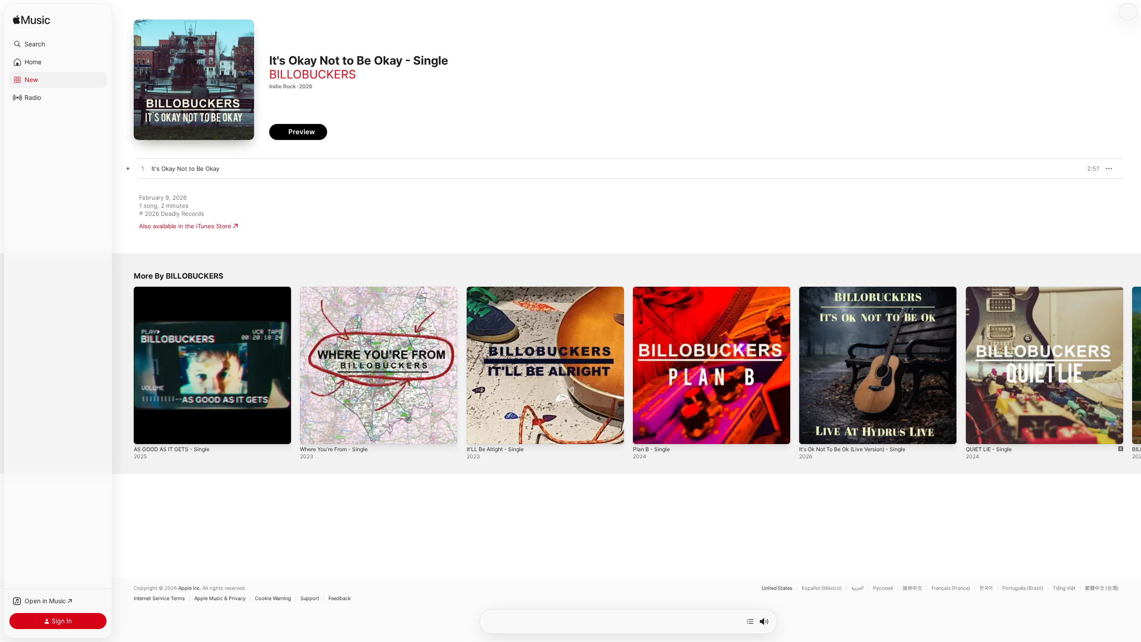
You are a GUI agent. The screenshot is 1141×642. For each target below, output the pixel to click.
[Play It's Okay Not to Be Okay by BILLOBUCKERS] (143, 169)
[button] (58, 44)
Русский (883, 588)
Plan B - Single (653, 290)
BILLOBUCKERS (312, 74)
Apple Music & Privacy (220, 598)
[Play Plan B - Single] (644, 433)
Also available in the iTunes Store (185, 226)
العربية (857, 588)
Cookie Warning (273, 598)
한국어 (986, 588)
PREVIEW (1090, 168)
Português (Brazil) (1022, 588)
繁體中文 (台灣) (1102, 588)
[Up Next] (750, 621)
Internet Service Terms (159, 598)
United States (777, 588)
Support (309, 598)
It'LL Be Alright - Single (498, 290)
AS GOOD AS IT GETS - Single (175, 290)
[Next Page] (1132, 365)
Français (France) (951, 588)
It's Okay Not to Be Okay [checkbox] (185, 168)
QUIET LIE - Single (991, 290)
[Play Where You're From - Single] (311, 433)
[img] (31, 20)
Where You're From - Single (338, 290)
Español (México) (822, 588)
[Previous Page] (125, 365)
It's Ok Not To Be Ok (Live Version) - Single (859, 290)
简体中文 (912, 588)
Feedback (339, 598)
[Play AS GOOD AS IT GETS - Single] (145, 433)
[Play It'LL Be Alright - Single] (477, 433)
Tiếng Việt (1064, 588)
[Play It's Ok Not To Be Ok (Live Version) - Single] (810, 433)
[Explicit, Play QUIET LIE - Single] (977, 433)
